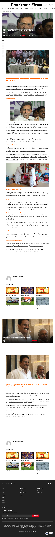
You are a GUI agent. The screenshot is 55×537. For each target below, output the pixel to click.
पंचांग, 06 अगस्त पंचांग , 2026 (11, 295)
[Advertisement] (27, 44)
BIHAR (23, 35)
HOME (8, 8)
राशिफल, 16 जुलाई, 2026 (25, 295)
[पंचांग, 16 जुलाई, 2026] (42, 290)
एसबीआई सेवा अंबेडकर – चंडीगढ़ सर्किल (12, 305)
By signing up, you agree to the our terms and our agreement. (15, 518)
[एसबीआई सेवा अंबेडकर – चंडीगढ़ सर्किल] (12, 301)
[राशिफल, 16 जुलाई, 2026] (27, 290)
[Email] (3, 53)
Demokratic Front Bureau (11, 35)
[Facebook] (3, 43)
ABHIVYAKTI (26, 8)
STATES (20, 8)
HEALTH (51, 8)
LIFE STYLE (40, 8)
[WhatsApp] (3, 51)
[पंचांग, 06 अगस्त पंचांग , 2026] (12, 290)
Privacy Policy (22, 518)
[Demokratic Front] (26, 4)
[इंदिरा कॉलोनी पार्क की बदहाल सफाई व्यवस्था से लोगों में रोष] (27, 301)
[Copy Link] (3, 56)
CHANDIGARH (34, 340)
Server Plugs (33, 531)
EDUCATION (46, 8)
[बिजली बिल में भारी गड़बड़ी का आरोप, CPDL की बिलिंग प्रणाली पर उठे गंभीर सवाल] (42, 301)
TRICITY (16, 8)
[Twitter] (3, 46)
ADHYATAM (32, 8)
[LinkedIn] (3, 48)
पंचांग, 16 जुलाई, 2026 (39, 295)
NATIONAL (12, 8)
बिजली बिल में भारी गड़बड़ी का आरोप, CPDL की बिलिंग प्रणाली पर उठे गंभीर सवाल (41, 307)
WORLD (36, 8)
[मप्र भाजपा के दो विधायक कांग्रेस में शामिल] (27, 331)
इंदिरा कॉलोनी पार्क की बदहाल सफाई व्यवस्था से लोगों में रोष (26, 306)
